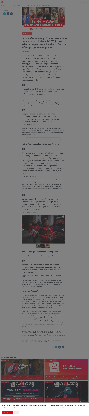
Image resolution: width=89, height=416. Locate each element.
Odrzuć (16, 412)
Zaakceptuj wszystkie (7, 412)
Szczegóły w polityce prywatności (60, 406)
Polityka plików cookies (26, 412)
